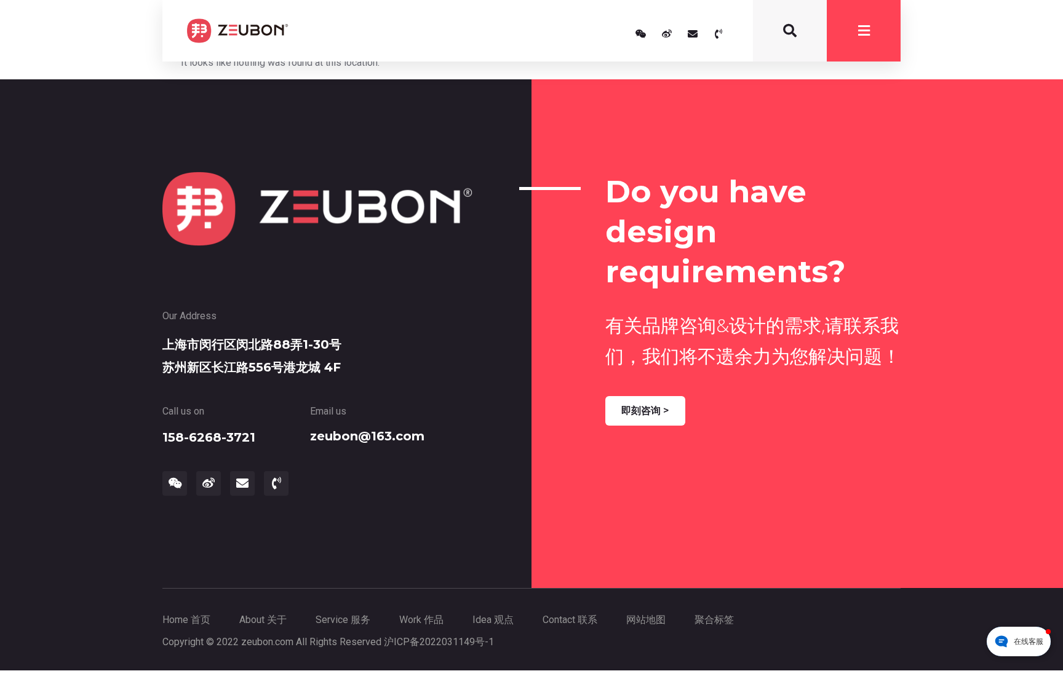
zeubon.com (267, 642)
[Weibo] (667, 34)
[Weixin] (641, 34)
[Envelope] (693, 34)
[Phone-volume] (718, 34)
